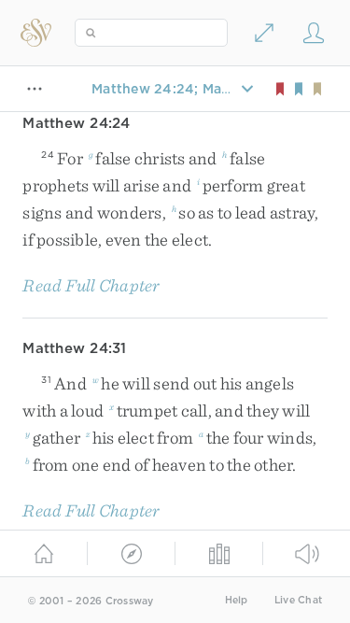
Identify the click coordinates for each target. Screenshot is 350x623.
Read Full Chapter (91, 285)
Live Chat (298, 600)
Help (236, 600)
